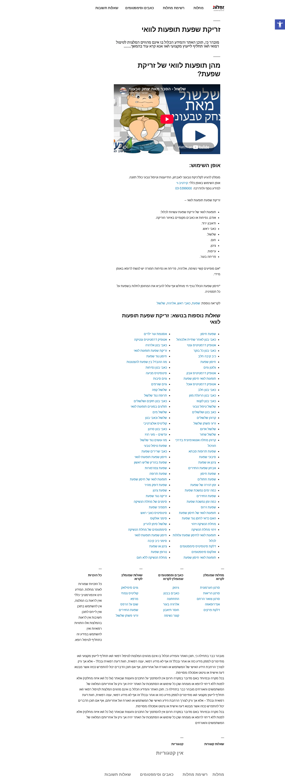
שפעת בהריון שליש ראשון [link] (150, 462)
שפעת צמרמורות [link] (156, 468)
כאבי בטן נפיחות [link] (156, 367)
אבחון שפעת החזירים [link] (202, 468)
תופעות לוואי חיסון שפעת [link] (200, 378)
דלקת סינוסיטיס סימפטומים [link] (198, 546)
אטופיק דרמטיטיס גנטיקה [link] (150, 339)
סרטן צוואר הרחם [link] (208, 599)
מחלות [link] (198, 8)
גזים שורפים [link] (159, 384)
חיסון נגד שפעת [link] (156, 356)
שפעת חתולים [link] (207, 479)
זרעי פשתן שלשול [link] (204, 423)
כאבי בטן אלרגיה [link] (156, 345)
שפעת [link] (196, 303)
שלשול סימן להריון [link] (155, 524)
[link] (280, 24)
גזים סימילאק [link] (129, 587)
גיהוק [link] (176, 587)
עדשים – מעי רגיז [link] (156, 434)
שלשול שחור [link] (208, 434)
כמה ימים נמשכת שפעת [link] (200, 490)
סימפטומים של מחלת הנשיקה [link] (147, 529)
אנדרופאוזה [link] (212, 604)
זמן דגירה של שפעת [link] (203, 485)
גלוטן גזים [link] (210, 367)
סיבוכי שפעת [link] (207, 457)
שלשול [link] (161, 303)
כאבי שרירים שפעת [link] (154, 451)
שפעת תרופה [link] (158, 473)
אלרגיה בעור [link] (171, 604)
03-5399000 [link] (183, 188)
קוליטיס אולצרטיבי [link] (154, 423)
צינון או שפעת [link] (207, 462)
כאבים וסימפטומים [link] (139, 8)
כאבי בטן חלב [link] (207, 389)
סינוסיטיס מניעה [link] (156, 373)
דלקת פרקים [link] (212, 610)
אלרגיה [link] (171, 303)
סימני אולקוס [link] (158, 518)
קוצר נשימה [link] (171, 615)
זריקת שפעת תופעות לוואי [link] (150, 350)
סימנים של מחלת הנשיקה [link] (150, 501)
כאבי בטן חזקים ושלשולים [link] (150, 401)
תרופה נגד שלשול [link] (155, 395)
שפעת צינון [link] (160, 490)
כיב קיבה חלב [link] (207, 356)
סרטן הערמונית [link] (210, 587)
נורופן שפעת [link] (159, 552)
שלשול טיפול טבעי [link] (204, 406)
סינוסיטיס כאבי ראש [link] (154, 513)
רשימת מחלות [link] (173, 8)
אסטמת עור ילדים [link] (155, 334)
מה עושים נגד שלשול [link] (153, 440)
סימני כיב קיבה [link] (157, 540)
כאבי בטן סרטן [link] (157, 429)
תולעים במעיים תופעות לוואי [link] (149, 406)
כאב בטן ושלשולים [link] (204, 412)
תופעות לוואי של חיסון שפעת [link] (148, 479)
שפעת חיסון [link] (208, 334)
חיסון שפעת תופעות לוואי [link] (151, 457)
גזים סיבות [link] (160, 378)
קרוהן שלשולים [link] (206, 417)
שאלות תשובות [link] (106, 8)
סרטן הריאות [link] (211, 593)
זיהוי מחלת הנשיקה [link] (203, 529)
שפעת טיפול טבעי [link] (155, 445)
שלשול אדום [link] (208, 429)
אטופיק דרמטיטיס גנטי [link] (201, 345)
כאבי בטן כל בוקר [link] (204, 350)
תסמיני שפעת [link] (158, 507)
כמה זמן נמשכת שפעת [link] (201, 501)
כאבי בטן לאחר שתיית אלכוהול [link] (196, 339)
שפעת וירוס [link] (208, 507)
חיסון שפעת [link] (208, 362)
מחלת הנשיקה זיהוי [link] (203, 524)
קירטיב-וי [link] (182, 183)
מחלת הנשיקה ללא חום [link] (152, 557)
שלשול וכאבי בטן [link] (156, 417)
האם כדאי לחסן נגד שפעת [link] (199, 518)
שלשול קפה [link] (159, 389)
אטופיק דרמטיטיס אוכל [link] (201, 384)
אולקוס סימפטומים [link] (204, 552)
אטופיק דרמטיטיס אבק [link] (201, 373)
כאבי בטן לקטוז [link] (206, 401)
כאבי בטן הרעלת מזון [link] (202, 395)
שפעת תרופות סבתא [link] (202, 451)
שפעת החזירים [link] (206, 496)
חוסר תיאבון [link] (171, 610)
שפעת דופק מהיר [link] (155, 485)
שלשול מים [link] (160, 412)
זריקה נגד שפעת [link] (156, 496)
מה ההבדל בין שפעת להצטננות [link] (147, 362)
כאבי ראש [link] (183, 303)
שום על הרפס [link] (129, 604)
